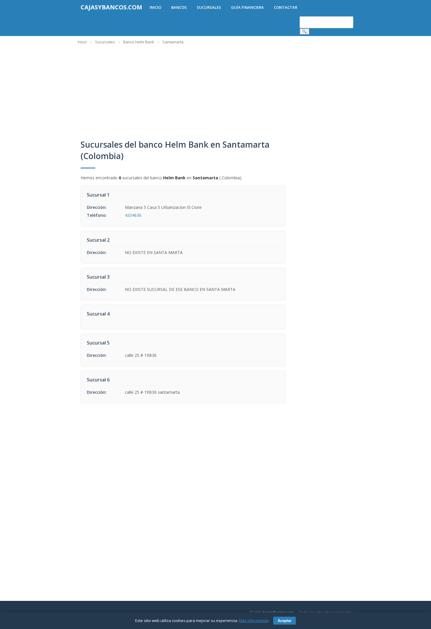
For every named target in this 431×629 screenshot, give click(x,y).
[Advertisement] (254, 89)
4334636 (133, 215)
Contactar (285, 7)
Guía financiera (247, 7)
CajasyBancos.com (111, 7)
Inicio (155, 7)
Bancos (179, 7)
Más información (254, 620)
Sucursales (209, 7)
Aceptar (284, 620)
